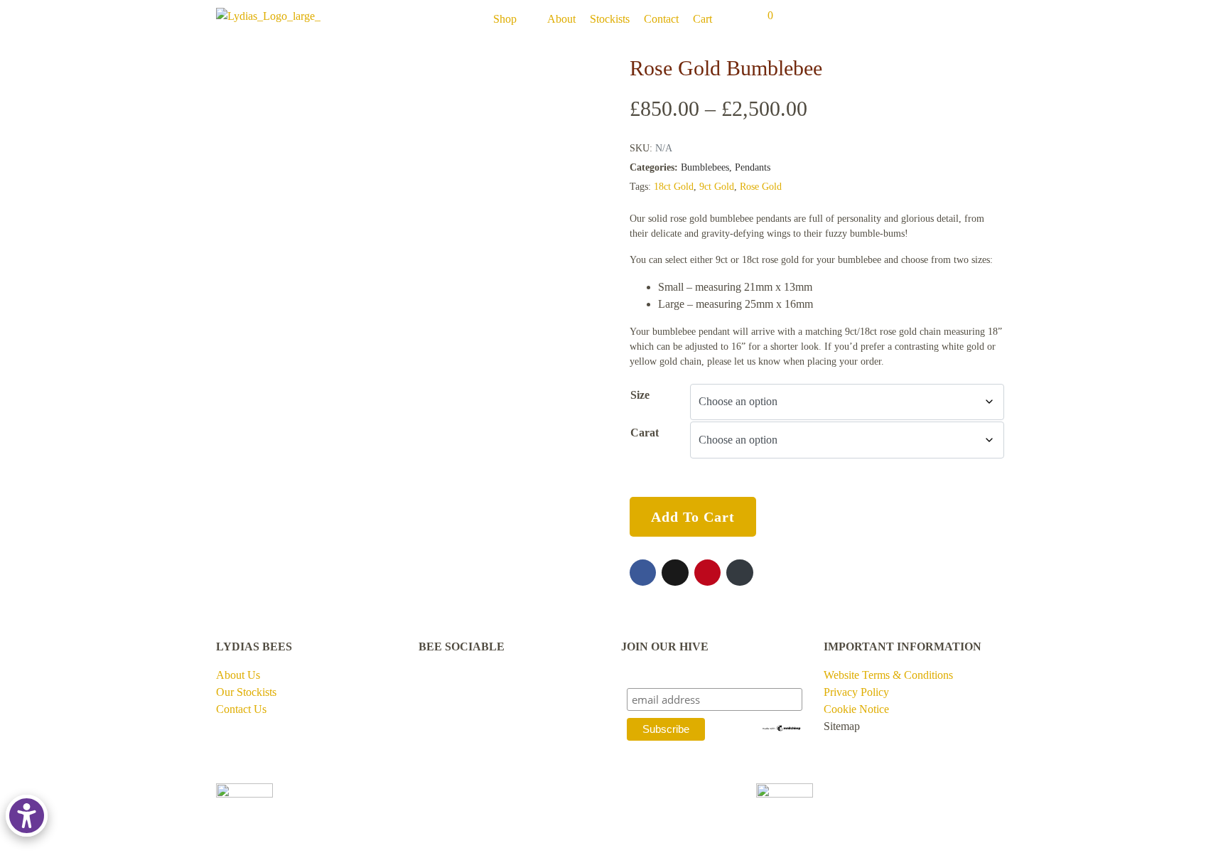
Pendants (752, 167)
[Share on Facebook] (643, 572)
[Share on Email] (739, 572)
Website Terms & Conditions (888, 675)
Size (640, 395)
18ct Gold (674, 186)
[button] (513, 19)
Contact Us (241, 709)
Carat (644, 432)
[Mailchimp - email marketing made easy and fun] (782, 727)
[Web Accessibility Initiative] (29, 815)
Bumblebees (705, 167)
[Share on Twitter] (675, 572)
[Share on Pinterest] (707, 572)
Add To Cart (693, 517)
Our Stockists (246, 692)
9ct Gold (716, 186)
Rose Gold (761, 186)
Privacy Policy (856, 692)
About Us (238, 675)
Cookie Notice (856, 709)
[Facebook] (436, 699)
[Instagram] (483, 699)
